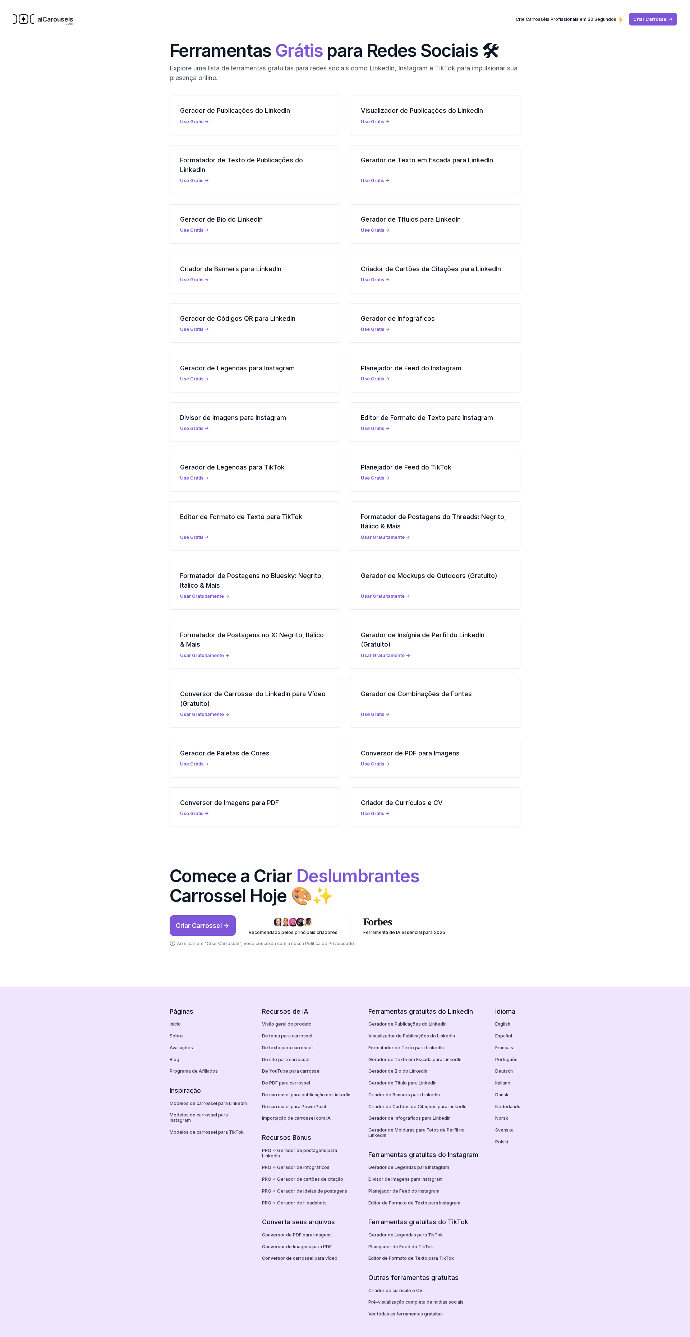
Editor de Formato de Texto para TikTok (411, 1258)
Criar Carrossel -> (653, 19)
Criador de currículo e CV (395, 1290)
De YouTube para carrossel (291, 1071)
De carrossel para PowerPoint (294, 1106)
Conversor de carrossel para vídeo (299, 1258)
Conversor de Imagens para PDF (297, 1246)
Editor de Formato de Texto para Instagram (414, 1203)
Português (506, 1059)
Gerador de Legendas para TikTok (405, 1234)
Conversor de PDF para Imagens (297, 1234)
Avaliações (181, 1047)
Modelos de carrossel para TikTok (207, 1132)
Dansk (502, 1094)
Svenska (504, 1130)
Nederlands (507, 1106)
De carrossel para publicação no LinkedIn (306, 1094)
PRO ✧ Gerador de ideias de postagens (304, 1191)
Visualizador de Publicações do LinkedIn (411, 1035)
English (502, 1024)
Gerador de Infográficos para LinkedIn (409, 1118)
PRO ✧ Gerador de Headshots (294, 1203)
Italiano (502, 1083)
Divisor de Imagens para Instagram (405, 1179)
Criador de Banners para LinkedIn (404, 1094)
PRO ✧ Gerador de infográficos (296, 1167)
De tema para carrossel (287, 1035)
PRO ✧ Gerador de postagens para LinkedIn (299, 1153)
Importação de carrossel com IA (296, 1118)
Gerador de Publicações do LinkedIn (407, 1024)
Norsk (501, 1118)
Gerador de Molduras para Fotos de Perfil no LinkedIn (416, 1132)
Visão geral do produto (287, 1024)
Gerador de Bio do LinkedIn (397, 1071)
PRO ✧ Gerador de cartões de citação (302, 1179)
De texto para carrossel (287, 1047)
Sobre (176, 1035)
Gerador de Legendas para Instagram (408, 1167)
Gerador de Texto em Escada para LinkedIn (414, 1059)
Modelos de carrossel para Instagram (199, 1117)
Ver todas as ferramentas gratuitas (405, 1314)
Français (504, 1047)
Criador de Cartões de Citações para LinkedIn (417, 1106)
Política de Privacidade (329, 943)
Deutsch (504, 1071)
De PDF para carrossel (286, 1083)
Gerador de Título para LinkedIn (402, 1083)
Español (503, 1035)
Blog (174, 1059)
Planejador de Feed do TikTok (400, 1246)
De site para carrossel (285, 1059)
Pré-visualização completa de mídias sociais (416, 1302)
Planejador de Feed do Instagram (404, 1191)
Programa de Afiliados (194, 1071)
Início (175, 1024)
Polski (501, 1141)
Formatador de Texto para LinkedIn (406, 1047)
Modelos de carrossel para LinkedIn (208, 1103)
